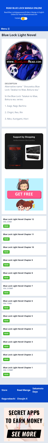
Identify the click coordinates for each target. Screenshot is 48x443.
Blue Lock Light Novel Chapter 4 (18, 329)
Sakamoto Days (38, 390)
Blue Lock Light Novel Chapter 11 (18, 234)
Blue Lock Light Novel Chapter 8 (18, 273)
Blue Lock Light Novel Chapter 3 (18, 341)
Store (4, 390)
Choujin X (22, 398)
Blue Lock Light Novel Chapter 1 (18, 367)
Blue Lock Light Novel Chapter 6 (18, 301)
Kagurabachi (8, 398)
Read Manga (23, 390)
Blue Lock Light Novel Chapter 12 (18, 219)
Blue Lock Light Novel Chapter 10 (18, 247)
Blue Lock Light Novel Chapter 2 (18, 354)
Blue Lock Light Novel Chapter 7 (18, 286)
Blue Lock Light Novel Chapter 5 (18, 316)
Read (6, 226)
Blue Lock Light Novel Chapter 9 (18, 260)
